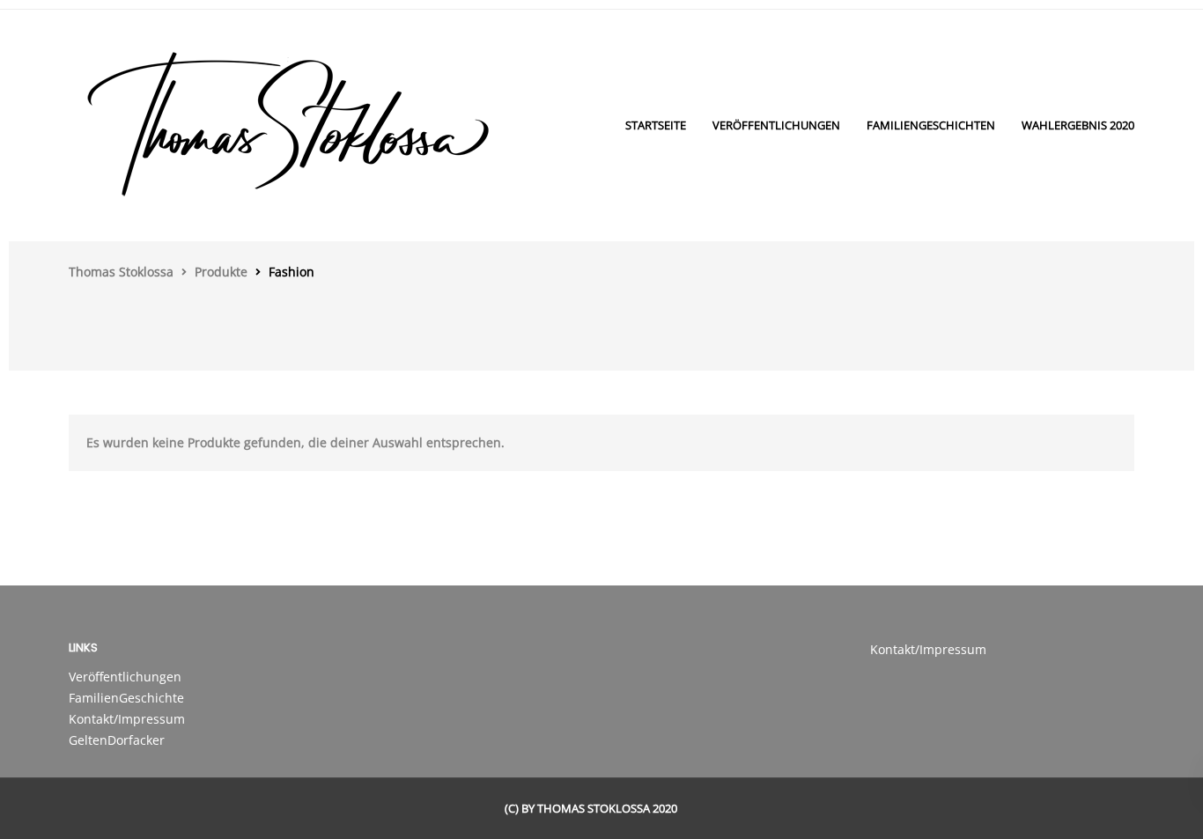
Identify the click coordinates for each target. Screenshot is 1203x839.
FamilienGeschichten (931, 125)
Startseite (655, 125)
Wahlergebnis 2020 (1078, 125)
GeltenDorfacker (117, 740)
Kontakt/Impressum (127, 718)
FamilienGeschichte (126, 697)
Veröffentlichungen (776, 125)
